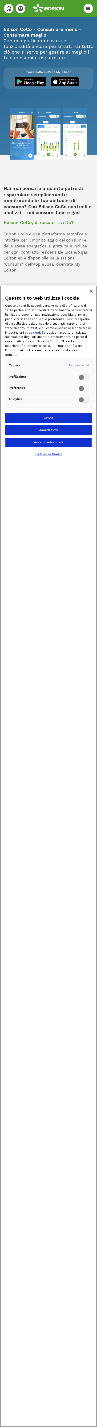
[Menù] (88, 8)
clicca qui (32, 332)
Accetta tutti (48, 430)
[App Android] (30, 81)
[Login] (20, 8)
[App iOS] (67, 81)
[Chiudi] (91, 291)
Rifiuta (48, 417)
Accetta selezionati (48, 442)
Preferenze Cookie (48, 454)
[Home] (8, 8)
